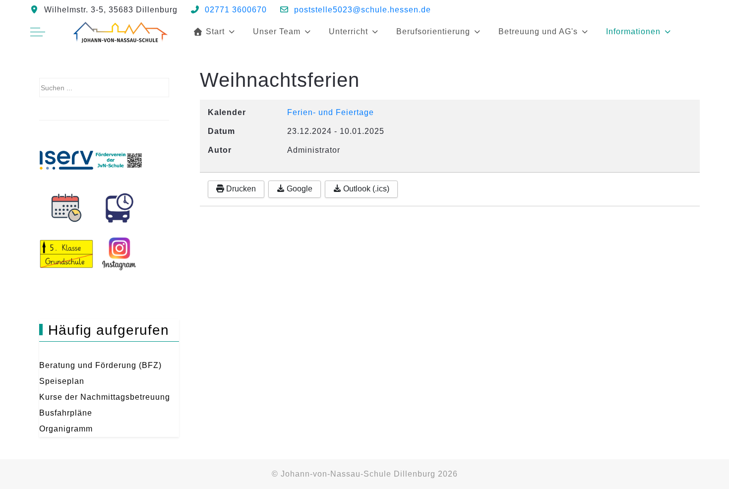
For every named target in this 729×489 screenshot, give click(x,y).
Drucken (240, 188)
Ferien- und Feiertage (330, 112)
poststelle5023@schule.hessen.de (362, 9)
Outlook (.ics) (365, 188)
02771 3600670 (236, 9)
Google (298, 188)
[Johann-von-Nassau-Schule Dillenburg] (119, 31)
